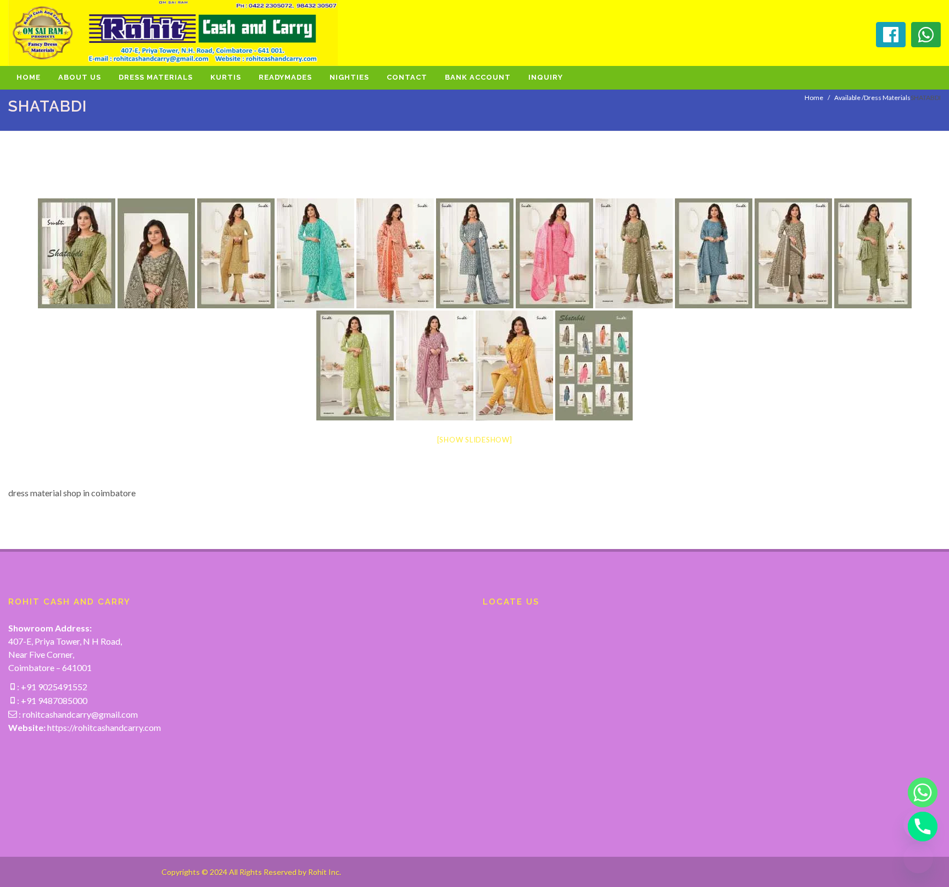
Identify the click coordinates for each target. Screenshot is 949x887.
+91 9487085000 (53, 700)
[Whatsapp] (918, 792)
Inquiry (545, 77)
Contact (407, 77)
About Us (79, 77)
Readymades (285, 77)
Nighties (349, 77)
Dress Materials (156, 77)
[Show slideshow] (474, 439)
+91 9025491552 (53, 686)
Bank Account (478, 77)
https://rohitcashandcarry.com (104, 727)
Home (28, 77)
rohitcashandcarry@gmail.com (80, 714)
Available (847, 97)
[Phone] (918, 826)
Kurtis (225, 77)
